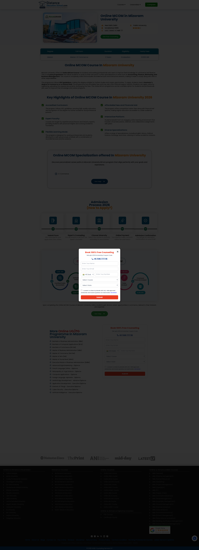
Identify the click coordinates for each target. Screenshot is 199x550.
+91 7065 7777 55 (100, 259)
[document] (99, 275)
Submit (99, 297)
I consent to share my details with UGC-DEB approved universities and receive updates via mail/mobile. (99, 291)
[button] (118, 252)
